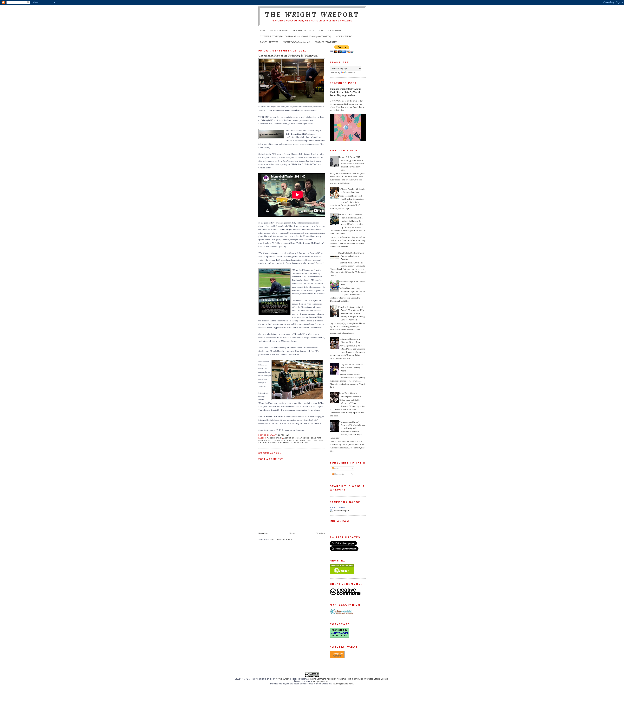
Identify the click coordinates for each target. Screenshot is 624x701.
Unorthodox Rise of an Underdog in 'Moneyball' (288, 55)
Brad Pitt (316, 438)
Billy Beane (303, 438)
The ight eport (312, 14)
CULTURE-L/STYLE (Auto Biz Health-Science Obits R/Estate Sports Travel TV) (295, 36)
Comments (339, 474)
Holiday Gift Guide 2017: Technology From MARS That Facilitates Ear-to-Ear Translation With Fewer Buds (351, 163)
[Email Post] (286, 435)
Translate (351, 72)
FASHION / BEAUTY (279, 30)
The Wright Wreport (337, 507)
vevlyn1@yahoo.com (343, 683)
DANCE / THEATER (269, 42)
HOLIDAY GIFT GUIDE (303, 30)
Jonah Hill (280, 440)
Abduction (289, 438)
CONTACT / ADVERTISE (326, 42)
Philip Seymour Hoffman (276, 442)
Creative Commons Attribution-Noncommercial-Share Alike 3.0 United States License (348, 679)
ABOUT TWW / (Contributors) (296, 42)
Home (262, 30)
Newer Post (263, 533)
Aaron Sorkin (274, 438)
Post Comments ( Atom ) (281, 539)
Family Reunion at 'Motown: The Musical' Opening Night (351, 367)
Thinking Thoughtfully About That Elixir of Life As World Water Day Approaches (345, 91)
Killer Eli (293, 440)
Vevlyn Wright (283, 679)
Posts (336, 468)
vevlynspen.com (321, 681)
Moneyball (306, 440)
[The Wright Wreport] (339, 510)
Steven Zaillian (299, 442)
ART (321, 30)
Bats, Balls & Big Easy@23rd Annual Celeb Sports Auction (351, 256)
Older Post (320, 533)
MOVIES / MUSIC (344, 36)
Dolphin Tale (265, 440)
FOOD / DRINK (335, 30)
